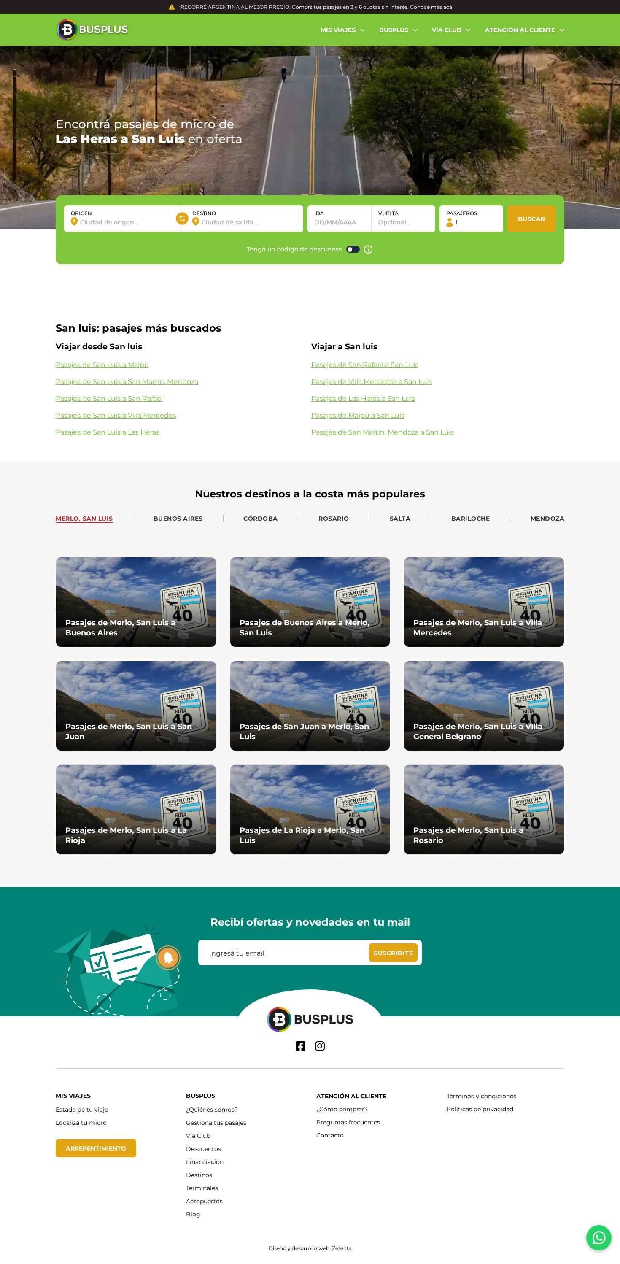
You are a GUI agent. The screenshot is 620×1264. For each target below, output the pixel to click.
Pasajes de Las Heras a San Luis (363, 398)
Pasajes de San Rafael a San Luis (364, 364)
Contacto (330, 1135)
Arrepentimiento (96, 1148)
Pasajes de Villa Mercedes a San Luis (371, 381)
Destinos (199, 1175)
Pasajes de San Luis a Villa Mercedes (116, 415)
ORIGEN (81, 213)
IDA (319, 213)
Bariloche (470, 518)
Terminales (202, 1188)
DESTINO (204, 213)
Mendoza (548, 518)
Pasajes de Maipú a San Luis (357, 415)
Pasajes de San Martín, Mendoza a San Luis (382, 431)
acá (447, 6)
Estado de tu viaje (82, 1109)
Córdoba (260, 518)
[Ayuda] (368, 249)
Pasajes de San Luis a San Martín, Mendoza (127, 381)
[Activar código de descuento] (353, 249)
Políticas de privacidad (480, 1109)
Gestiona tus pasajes (216, 1122)
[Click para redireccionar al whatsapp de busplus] (599, 1237)
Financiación (205, 1162)
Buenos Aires (178, 518)
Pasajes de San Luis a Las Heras (107, 431)
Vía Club (198, 1136)
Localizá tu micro (81, 1122)
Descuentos (203, 1149)
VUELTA (388, 213)
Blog (193, 1214)
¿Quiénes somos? (212, 1109)
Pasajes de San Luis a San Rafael (109, 398)
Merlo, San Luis (84, 518)
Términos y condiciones (481, 1096)
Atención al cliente (351, 1096)
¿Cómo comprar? (342, 1109)
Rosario (333, 518)
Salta (400, 518)
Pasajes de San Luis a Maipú (102, 364)
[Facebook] (300, 1046)
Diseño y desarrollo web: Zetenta (310, 1248)
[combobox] (123, 222)
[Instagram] (320, 1046)
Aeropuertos (204, 1201)
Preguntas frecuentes (348, 1122)
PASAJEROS (461, 213)
